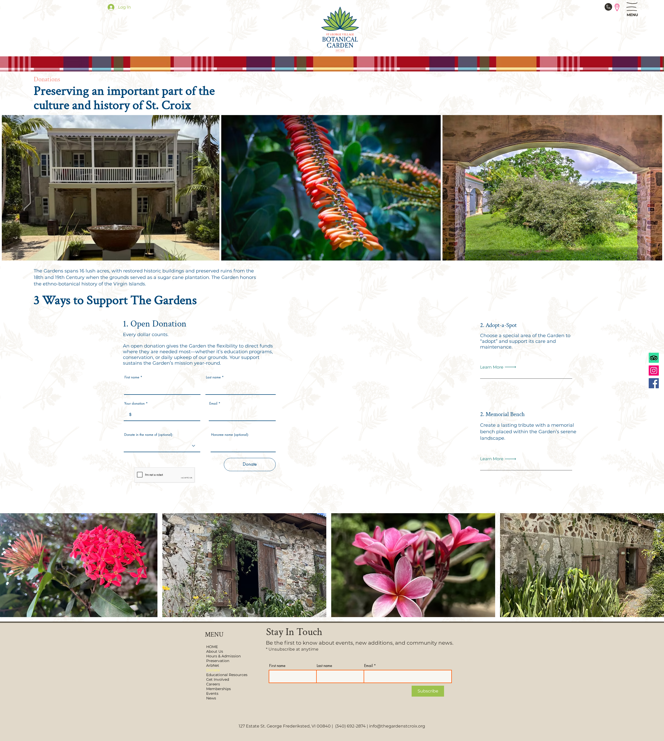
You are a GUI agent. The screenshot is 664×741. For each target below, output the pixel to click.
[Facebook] (654, 383)
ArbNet (212, 665)
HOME (212, 646)
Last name (213, 377)
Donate (213, 670)
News (211, 698)
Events (212, 693)
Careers (213, 684)
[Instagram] (654, 370)
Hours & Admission (223, 656)
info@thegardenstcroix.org (397, 726)
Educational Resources (226, 674)
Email (213, 403)
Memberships (218, 688)
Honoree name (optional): (230, 434)
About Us (214, 651)
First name (132, 377)
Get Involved (217, 679)
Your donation (134, 403)
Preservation (217, 660)
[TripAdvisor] (654, 358)
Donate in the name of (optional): (148, 434)
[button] (632, 6)
